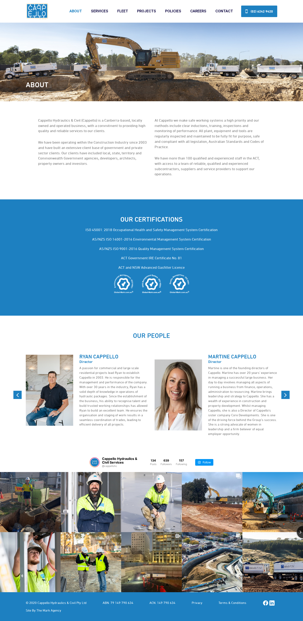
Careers (198, 11)
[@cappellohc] (94, 462)
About (75, 11)
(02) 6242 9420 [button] (262, 11)
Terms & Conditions (232, 603)
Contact (224, 11)
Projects (146, 11)
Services (99, 11)
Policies (173, 11)
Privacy (197, 603)
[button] (17, 395)
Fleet (122, 11)
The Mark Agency (48, 610)
